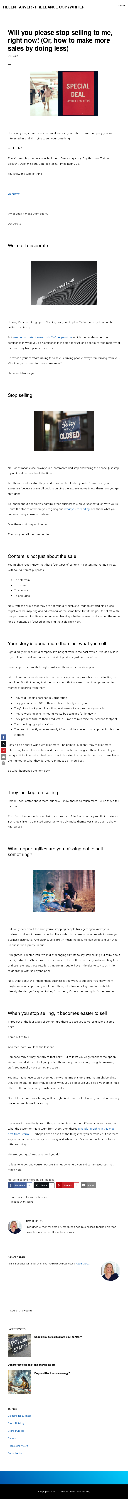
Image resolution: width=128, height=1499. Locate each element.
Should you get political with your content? (58, 1337)
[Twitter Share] (3, 744)
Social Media (15, 1453)
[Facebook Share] (3, 737)
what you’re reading (77, 509)
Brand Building (16, 1423)
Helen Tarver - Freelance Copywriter (43, 7)
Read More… (83, 1263)
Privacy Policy (83, 1491)
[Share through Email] (3, 757)
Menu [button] (121, 5)
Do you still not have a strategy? (52, 1373)
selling (30, 1201)
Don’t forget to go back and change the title (31, 1364)
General (12, 1438)
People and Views (18, 1445)
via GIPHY (14, 193)
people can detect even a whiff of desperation (42, 337)
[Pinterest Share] (3, 750)
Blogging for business (36, 1197)
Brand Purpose (16, 1430)
